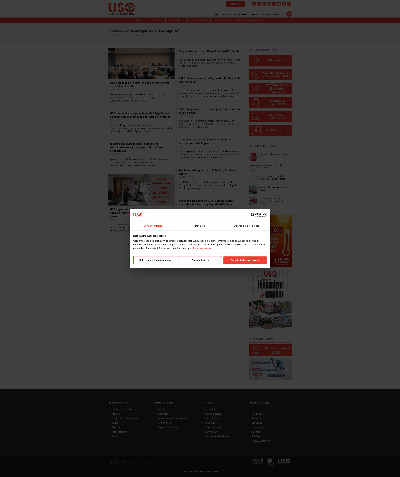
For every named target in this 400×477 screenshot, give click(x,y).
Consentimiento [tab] (153, 225)
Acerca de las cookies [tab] (246, 225)
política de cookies (200, 248)
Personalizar (198, 260)
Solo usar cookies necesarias (155, 260)
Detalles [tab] (200, 225)
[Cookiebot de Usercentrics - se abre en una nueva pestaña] (253, 215)
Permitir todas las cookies (245, 260)
